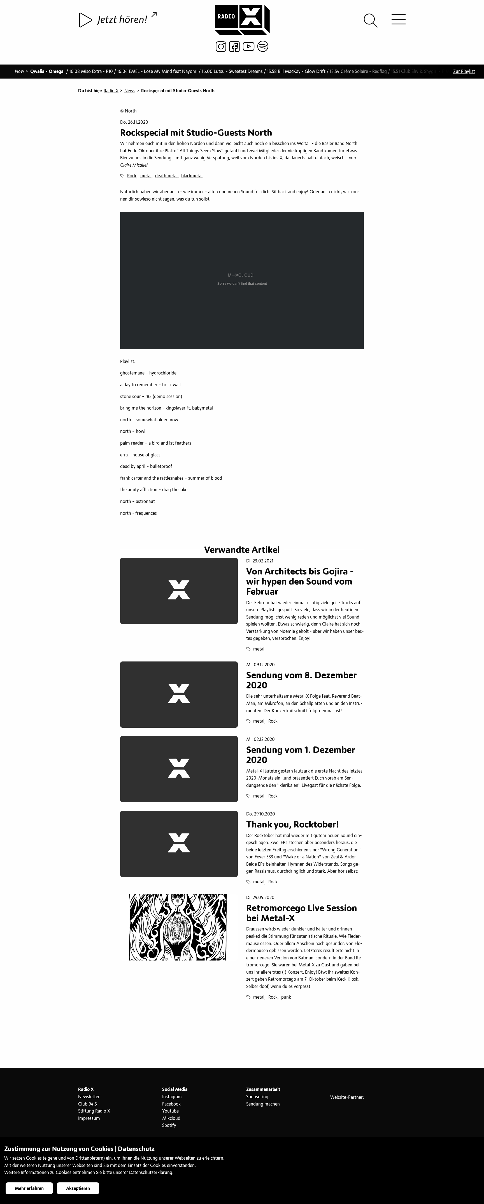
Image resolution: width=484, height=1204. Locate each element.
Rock (131, 176)
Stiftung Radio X (94, 1111)
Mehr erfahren (29, 1188)
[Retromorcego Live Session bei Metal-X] (179, 927)
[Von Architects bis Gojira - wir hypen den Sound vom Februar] (179, 591)
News (129, 91)
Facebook (171, 1104)
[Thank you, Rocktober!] (179, 844)
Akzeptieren (78, 1188)
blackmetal (192, 176)
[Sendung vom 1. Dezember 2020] (179, 769)
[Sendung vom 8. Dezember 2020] (179, 694)
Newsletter (89, 1097)
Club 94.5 (87, 1104)
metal (146, 176)
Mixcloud (171, 1118)
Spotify (169, 1125)
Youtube (170, 1111)
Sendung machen (263, 1104)
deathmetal (166, 176)
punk (286, 997)
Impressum (89, 1118)
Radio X (111, 91)
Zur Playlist (464, 71)
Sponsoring (257, 1097)
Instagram (172, 1097)
